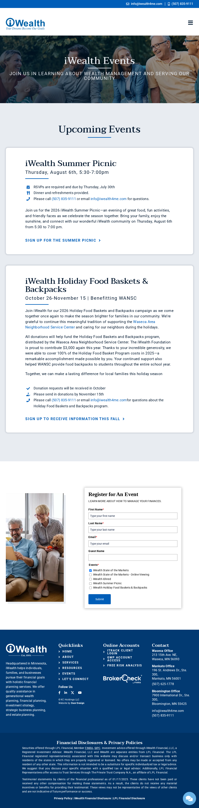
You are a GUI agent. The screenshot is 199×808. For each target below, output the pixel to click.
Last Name (96, 523)
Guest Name (96, 551)
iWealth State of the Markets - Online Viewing (121, 574)
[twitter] (72, 692)
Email (92, 537)
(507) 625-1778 (163, 684)
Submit (99, 599)
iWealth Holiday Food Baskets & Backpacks (120, 587)
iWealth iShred (102, 579)
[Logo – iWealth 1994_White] (26, 645)
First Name (96, 509)
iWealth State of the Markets (111, 570)
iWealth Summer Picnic (107, 583)
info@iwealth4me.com (109, 199)
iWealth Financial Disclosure (92, 798)
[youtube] (80, 692)
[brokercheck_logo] (122, 676)
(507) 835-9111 (64, 199)
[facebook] (59, 692)
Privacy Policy (63, 798)
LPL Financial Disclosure (129, 798)
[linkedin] (65, 692)
